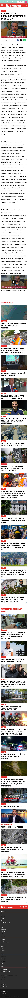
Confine (2, 933)
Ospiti (2, 927)
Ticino (2, 914)
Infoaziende (3, 929)
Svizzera (3, 916)
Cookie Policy (4, 994)
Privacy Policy (4, 991)
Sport (2, 920)
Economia (3, 931)
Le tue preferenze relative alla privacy (10, 996)
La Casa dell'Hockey (5, 922)
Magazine (3, 925)
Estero (2, 918)
